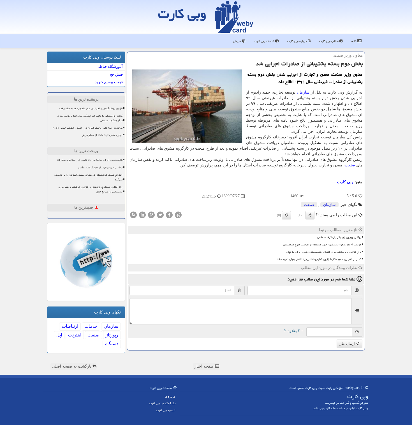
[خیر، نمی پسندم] (286, 215)
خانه (354, 41)
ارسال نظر (348, 344)
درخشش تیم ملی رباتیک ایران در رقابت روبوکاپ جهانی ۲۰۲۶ (87, 128)
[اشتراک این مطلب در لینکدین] (142, 214)
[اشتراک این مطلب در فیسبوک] (169, 214)
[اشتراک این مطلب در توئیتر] (160, 214)
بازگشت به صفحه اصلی (72, 366)
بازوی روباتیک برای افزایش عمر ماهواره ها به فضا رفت (90, 108)
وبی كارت (182, 14)
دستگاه (111, 343)
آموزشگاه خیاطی (110, 66)
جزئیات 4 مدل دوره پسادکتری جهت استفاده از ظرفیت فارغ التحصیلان (322, 244)
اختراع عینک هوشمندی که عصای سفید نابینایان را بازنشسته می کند (88, 177)
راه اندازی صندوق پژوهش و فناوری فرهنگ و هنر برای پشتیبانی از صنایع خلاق (90, 189)
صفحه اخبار (205, 366)
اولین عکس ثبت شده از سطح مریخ (102, 135)
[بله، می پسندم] (309, 215)
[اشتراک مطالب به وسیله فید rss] (133, 214)
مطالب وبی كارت (329, 41)
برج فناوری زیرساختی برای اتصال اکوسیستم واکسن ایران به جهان (323, 252)
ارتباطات (70, 326)
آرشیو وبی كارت (165, 410)
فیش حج (116, 74)
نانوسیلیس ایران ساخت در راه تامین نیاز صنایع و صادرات (89, 160)
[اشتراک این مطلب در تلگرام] (178, 214)
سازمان (303, 92)
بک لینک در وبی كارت (162, 403)
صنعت (350, 165)
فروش (237, 41)
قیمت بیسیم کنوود (109, 82)
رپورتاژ (112, 335)
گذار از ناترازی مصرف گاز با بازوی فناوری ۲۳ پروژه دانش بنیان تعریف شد (319, 259)
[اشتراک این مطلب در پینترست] (151, 214)
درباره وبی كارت (297, 41)
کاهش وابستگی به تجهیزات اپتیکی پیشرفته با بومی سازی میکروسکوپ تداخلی (89, 118)
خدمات (91, 326)
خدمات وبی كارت (264, 41)
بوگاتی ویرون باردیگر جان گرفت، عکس (339, 237)
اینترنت (74, 335)
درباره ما (170, 397)
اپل (59, 335)
